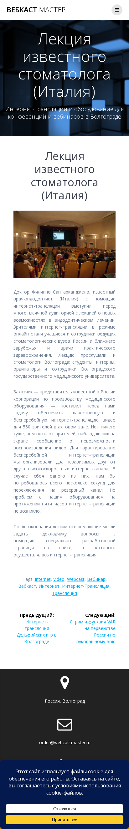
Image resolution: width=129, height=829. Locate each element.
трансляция (64, 593)
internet (43, 579)
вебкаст (27, 586)
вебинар (96, 579)
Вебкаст (36, 9)
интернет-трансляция (86, 586)
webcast (76, 579)
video (58, 579)
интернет (49, 586)
